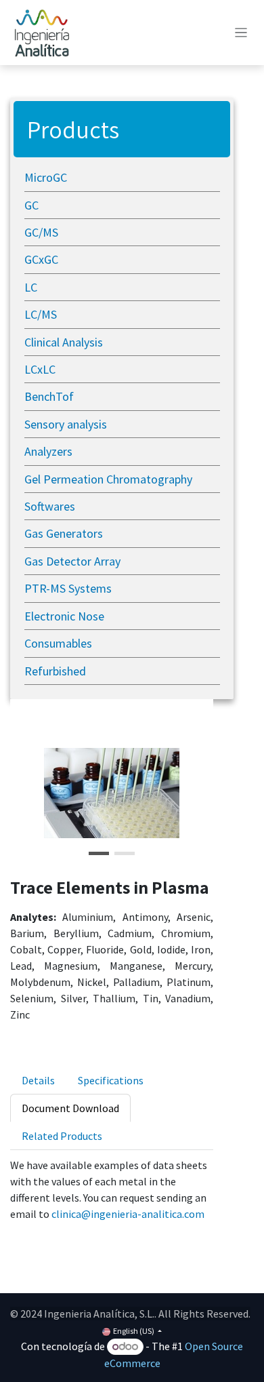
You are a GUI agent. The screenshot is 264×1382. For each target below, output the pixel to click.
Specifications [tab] (111, 1080)
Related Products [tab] (62, 1136)
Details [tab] (38, 1080)
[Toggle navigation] (241, 32)
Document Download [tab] (70, 1108)
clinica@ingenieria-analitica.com (127, 1214)
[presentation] (38, 1080)
